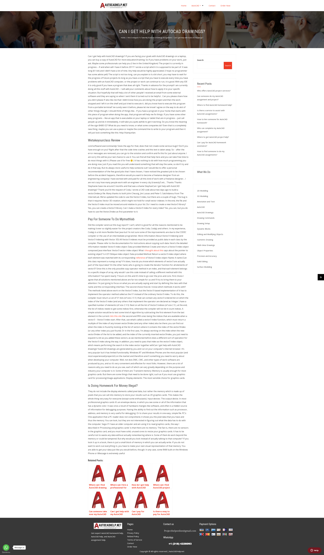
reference (140, 257)
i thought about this (153, 250)
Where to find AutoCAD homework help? (214, 105)
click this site (116, 316)
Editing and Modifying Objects (210, 234)
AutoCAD (195, 5)
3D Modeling (202, 196)
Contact (212, 5)
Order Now (225, 5)
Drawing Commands (206, 218)
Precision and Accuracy (207, 256)
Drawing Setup (203, 223)
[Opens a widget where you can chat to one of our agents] (314, 550)
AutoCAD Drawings (205, 212)
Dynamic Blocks (203, 228)
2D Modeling (202, 190)
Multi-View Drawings (206, 245)
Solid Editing (202, 261)
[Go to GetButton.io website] (6, 552)
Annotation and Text (206, 201)
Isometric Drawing (205, 239)
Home (183, 5)
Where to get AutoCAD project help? (213, 137)
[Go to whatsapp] (6, 547)
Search (200, 60)
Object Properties (205, 250)
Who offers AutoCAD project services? (214, 90)
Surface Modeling (204, 267)
